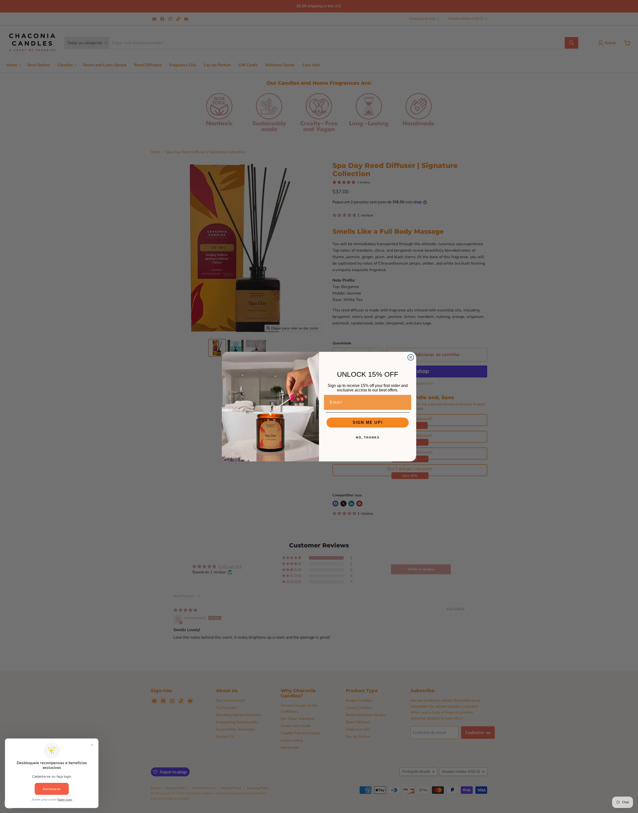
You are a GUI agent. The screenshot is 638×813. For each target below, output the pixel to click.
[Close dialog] (411, 357)
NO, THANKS (368, 437)
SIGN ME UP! (368, 422)
